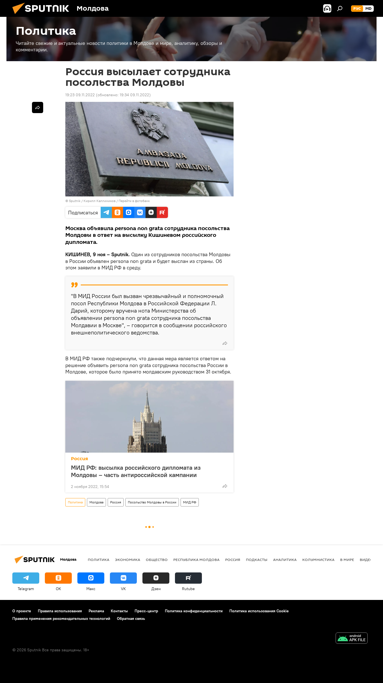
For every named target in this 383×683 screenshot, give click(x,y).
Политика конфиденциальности (194, 610)
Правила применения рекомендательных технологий (61, 618)
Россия (79, 458)
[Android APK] (352, 638)
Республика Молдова (196, 559)
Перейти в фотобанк (134, 201)
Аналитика (285, 559)
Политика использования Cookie (259, 610)
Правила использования (60, 610)
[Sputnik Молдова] (43, 15)
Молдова (96, 502)
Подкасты (256, 559)
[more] (224, 343)
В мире (347, 559)
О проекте (21, 610)
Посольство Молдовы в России (152, 502)
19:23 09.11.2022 (80, 94)
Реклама (96, 610)
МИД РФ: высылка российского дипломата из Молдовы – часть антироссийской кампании (136, 471)
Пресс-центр (146, 610)
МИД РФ (189, 502)
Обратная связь (131, 618)
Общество (157, 559)
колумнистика (318, 559)
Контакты (119, 610)
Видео (366, 559)
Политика (75, 502)
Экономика (127, 559)
